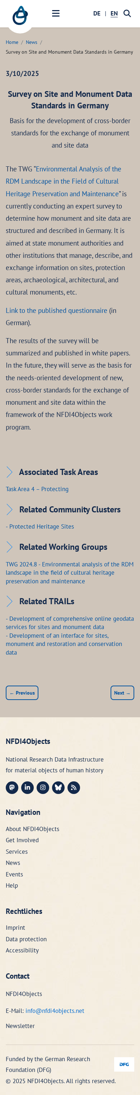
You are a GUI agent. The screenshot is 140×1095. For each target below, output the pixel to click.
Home (12, 42)
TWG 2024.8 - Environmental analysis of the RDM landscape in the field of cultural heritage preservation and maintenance (70, 572)
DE (97, 13)
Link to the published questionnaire (56, 310)
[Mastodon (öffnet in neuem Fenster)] (12, 787)
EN (114, 13)
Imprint (15, 928)
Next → (122, 692)
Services (17, 852)
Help (12, 885)
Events (14, 874)
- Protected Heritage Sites (40, 526)
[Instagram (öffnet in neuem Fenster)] (43, 787)
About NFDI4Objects (32, 829)
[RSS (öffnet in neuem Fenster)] (73, 787)
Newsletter (20, 1026)
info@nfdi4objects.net (54, 1011)
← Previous (22, 692)
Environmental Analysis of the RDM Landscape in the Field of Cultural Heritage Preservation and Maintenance (63, 181)
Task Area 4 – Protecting (37, 489)
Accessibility (22, 950)
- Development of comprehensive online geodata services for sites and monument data (70, 623)
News (31, 42)
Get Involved (22, 840)
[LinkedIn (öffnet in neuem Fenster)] (27, 787)
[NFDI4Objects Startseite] (20, 19)
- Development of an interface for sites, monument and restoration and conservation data (64, 644)
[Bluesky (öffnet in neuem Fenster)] (58, 787)
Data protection (26, 939)
